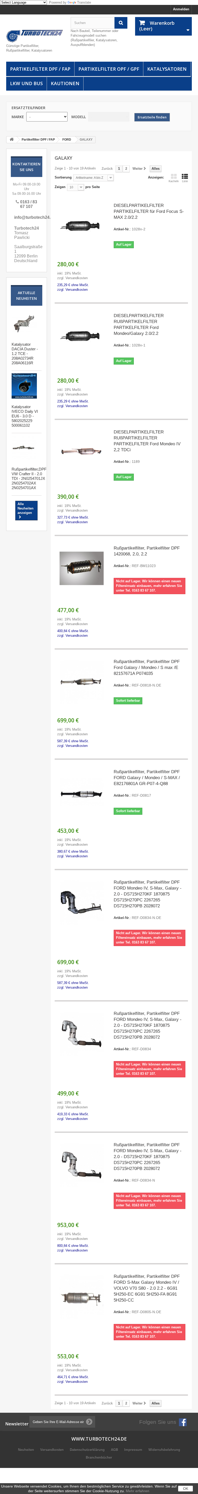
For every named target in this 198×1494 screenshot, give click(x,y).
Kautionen (65, 83)
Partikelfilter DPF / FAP (40, 69)
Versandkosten (52, 1450)
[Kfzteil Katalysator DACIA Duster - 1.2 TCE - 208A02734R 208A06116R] (24, 323)
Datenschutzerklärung (88, 1450)
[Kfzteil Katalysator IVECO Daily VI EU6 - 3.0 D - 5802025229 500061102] (24, 386)
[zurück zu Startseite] (11, 139)
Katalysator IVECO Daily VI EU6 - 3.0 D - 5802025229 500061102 (25, 416)
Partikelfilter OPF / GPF (108, 69)
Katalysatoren (167, 69)
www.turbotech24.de (99, 1439)
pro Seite (92, 187)
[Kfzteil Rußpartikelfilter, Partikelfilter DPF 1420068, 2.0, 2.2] (82, 568)
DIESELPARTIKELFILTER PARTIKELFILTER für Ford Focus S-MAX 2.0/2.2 (149, 217)
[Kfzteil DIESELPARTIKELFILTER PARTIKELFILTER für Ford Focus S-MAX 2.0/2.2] (82, 226)
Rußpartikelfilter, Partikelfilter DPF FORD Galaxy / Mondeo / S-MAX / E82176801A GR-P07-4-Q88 (147, 783)
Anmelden (181, 9)
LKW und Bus (26, 83)
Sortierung (63, 177)
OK (185, 1489)
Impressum (133, 1450)
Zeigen (60, 187)
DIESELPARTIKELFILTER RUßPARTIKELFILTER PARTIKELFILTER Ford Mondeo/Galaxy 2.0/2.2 (139, 330)
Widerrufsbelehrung (164, 1450)
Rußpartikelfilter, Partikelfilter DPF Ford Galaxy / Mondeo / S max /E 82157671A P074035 (147, 673)
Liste (185, 181)
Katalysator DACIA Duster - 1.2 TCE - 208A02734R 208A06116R (25, 353)
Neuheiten (26, 1450)
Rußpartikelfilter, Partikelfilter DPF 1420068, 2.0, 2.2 (147, 557)
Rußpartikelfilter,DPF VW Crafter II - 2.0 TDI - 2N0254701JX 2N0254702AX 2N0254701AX (29, 478)
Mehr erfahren (137, 1491)
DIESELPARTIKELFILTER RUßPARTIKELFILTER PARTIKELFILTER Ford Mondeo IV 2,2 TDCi (147, 447)
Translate (84, 2)
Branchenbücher (99, 1457)
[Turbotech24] (34, 36)
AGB (115, 1450)
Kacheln (174, 181)
